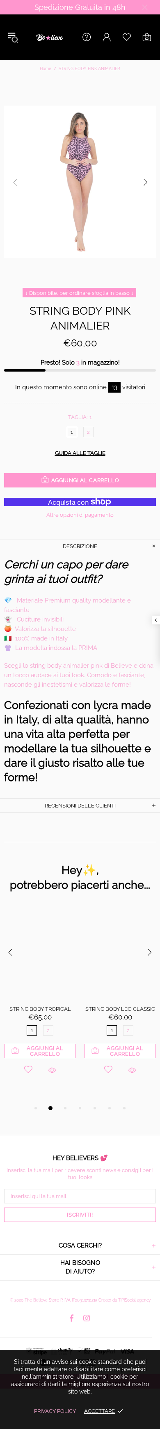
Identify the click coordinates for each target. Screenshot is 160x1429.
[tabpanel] (40, 1001)
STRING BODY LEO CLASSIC (120, 1009)
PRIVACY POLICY (55, 1411)
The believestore (48, 37)
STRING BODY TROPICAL (40, 1009)
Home (45, 68)
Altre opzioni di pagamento (80, 515)
